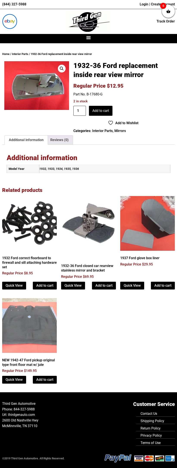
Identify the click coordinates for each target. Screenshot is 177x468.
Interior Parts (20, 54)
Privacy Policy (151, 435)
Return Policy (151, 428)
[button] (88, 37)
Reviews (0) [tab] (59, 140)
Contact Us (149, 414)
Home (5, 54)
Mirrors (120, 131)
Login (144, 4)
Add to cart (100, 111)
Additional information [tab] (26, 140)
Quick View (14, 285)
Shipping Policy (152, 421)
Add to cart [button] (44, 285)
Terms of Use (151, 443)
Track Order (165, 21)
